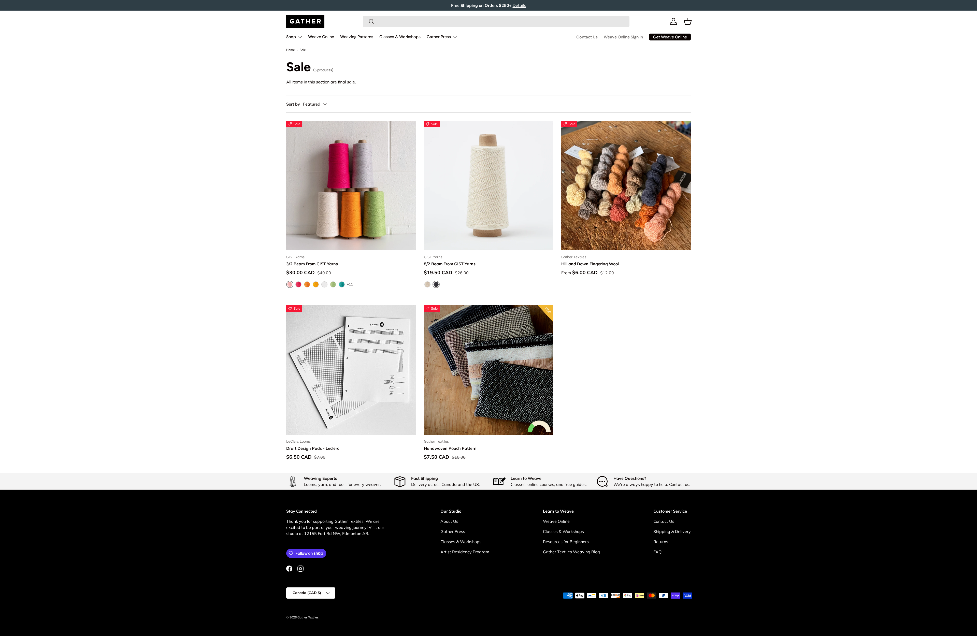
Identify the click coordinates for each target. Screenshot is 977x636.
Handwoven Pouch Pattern (450, 448)
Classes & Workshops (400, 36)
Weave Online (321, 36)
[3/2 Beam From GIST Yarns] (351, 185)
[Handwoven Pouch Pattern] (488, 370)
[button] (687, 21)
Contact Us (587, 37)
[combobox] (496, 21)
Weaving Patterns (356, 36)
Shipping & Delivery (672, 531)
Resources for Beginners (566, 541)
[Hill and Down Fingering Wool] (626, 185)
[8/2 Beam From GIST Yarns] (488, 185)
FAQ (657, 551)
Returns (660, 541)
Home (290, 50)
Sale (303, 50)
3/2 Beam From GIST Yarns (312, 263)
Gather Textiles (308, 617)
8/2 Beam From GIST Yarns (450, 263)
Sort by (293, 104)
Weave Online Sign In (623, 37)
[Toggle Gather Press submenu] (455, 37)
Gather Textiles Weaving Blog (571, 551)
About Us (449, 521)
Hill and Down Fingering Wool (590, 263)
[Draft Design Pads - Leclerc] (351, 370)
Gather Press (439, 36)
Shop (291, 36)
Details (519, 5)
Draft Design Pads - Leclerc (312, 448)
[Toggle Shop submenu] (300, 37)
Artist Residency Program (464, 551)
